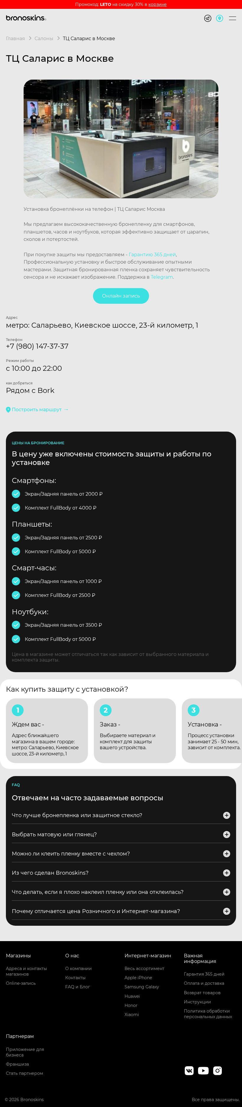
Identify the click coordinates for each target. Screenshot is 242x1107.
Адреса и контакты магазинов (26, 971)
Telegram (162, 277)
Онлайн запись (121, 296)
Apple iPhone (138, 977)
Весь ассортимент (144, 968)
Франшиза (17, 1064)
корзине (157, 4)
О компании (78, 968)
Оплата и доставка (204, 983)
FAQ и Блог (77, 987)
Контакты (75, 977)
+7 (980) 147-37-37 (37, 346)
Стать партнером (24, 1073)
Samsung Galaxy (142, 987)
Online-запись (21, 983)
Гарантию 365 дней (152, 254)
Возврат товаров (202, 992)
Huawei (132, 996)
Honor (131, 1005)
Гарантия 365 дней (204, 974)
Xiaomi (132, 1014)
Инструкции (197, 1002)
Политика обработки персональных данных (208, 1013)
